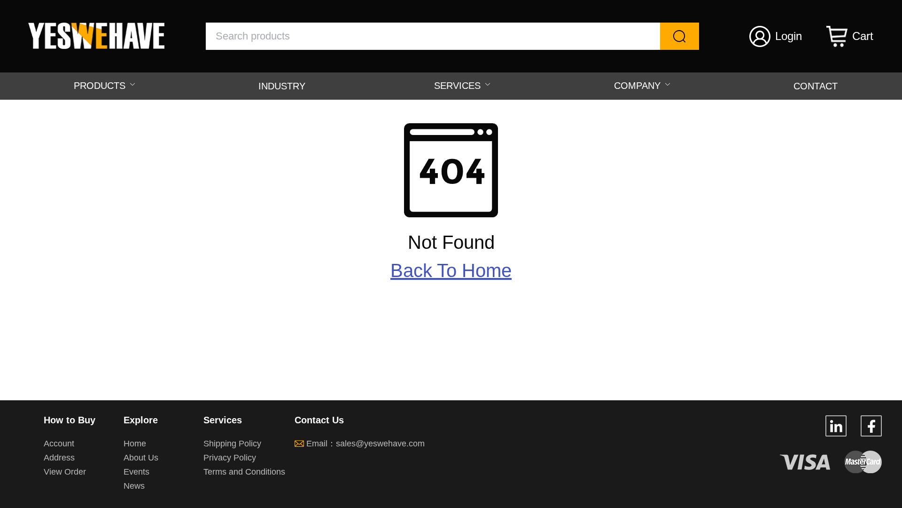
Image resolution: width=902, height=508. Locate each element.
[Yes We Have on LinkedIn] (836, 433)
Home (135, 443)
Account (59, 443)
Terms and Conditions (244, 471)
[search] (679, 36)
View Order (65, 471)
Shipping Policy (232, 443)
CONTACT (815, 86)
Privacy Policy (229, 457)
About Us (141, 457)
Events (136, 471)
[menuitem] (102, 86)
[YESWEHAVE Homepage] (103, 46)
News (134, 486)
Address (59, 457)
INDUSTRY (281, 86)
